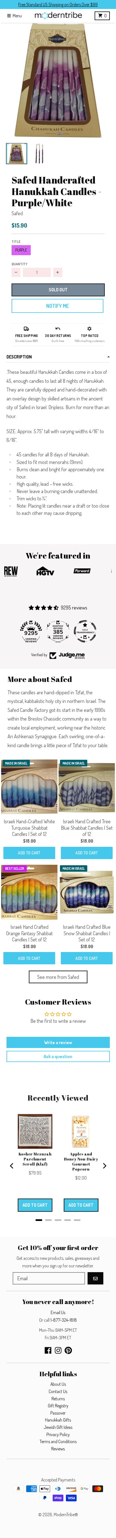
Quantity (19, 264)
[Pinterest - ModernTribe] (68, 1350)
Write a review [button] (58, 1042)
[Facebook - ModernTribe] (48, 1350)
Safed (17, 213)
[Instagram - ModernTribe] (58, 1350)
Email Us (58, 1312)
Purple (21, 250)
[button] (58, 80)
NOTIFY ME (57, 306)
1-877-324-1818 (63, 1320)
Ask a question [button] (58, 1056)
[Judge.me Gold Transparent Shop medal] (85, 631)
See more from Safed (58, 977)
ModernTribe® (66, 1514)
